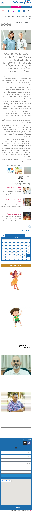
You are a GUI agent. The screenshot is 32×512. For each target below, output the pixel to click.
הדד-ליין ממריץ (25, 346)
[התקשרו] (29, 11)
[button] (2, 3)
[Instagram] (25, 443)
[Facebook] (29, 443)
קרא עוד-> (29, 351)
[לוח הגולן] (14, 11)
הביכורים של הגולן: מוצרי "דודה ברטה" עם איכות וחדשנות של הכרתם (20, 178)
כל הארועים (26, 230)
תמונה (24, 16)
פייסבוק (9, 12)
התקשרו (29, 12)
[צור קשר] (3, 11)
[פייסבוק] (8, 11)
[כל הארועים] (29, 226)
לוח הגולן (13, 12)
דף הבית (29, 16)
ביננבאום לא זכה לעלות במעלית (28, 176)
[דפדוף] (19, 11)
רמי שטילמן (11, 175)
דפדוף (19, 12)
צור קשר (3, 12)
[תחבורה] (24, 11)
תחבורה (24, 12)
